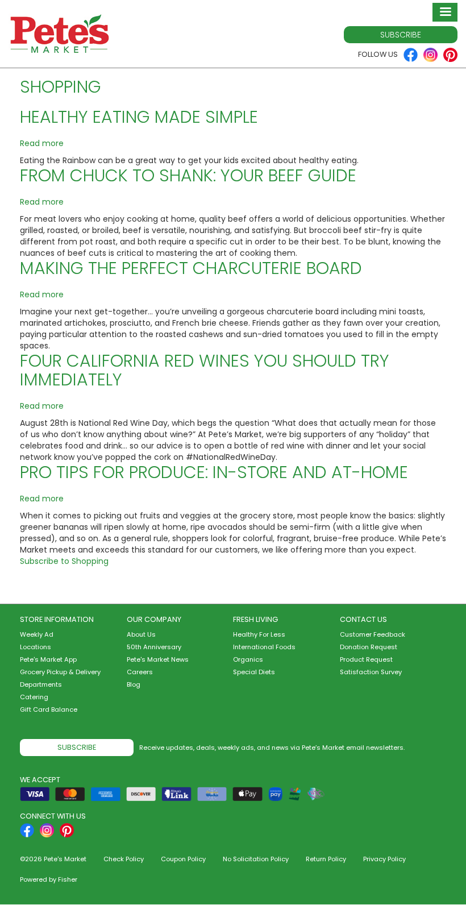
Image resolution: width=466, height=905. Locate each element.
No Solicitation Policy (256, 859)
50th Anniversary (154, 646)
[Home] (60, 34)
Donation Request (368, 646)
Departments (41, 684)
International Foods (264, 646)
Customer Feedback (372, 634)
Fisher (67, 879)
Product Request (366, 659)
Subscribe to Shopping (64, 561)
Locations (35, 646)
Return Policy (326, 859)
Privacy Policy (384, 859)
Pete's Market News (158, 659)
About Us (141, 634)
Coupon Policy (183, 859)
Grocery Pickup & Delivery (60, 671)
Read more (42, 143)
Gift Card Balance (48, 709)
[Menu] (444, 12)
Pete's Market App (48, 659)
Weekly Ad (36, 634)
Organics (248, 659)
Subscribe (400, 34)
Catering (34, 696)
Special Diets (254, 671)
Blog (133, 684)
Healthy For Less (259, 634)
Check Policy (123, 859)
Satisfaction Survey (371, 671)
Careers (140, 671)
